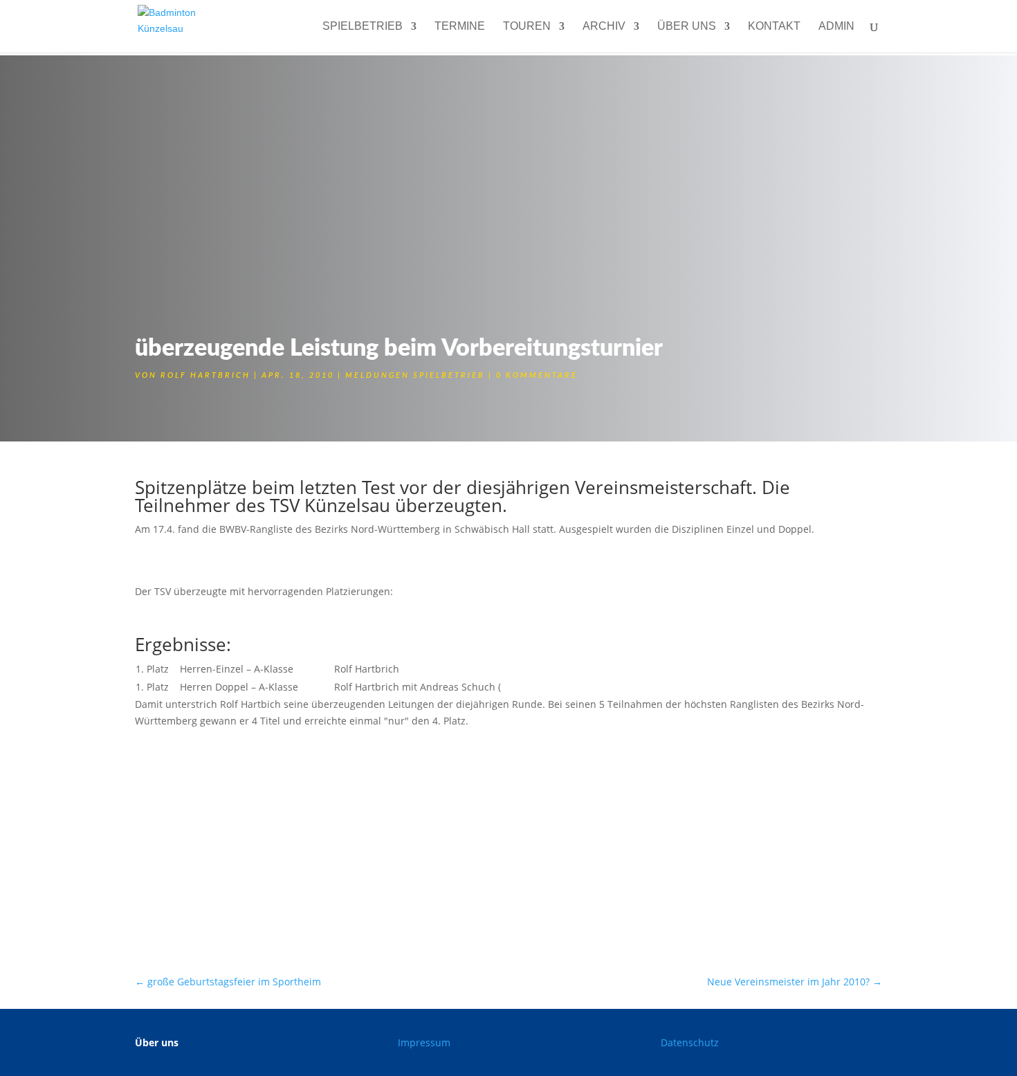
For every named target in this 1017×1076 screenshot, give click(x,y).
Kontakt (774, 26)
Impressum (424, 1042)
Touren (527, 26)
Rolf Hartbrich (205, 375)
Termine (459, 26)
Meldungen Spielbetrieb (415, 375)
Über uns (686, 26)
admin (836, 26)
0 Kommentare (537, 375)
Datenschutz (690, 1042)
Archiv (604, 26)
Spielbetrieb (362, 26)
